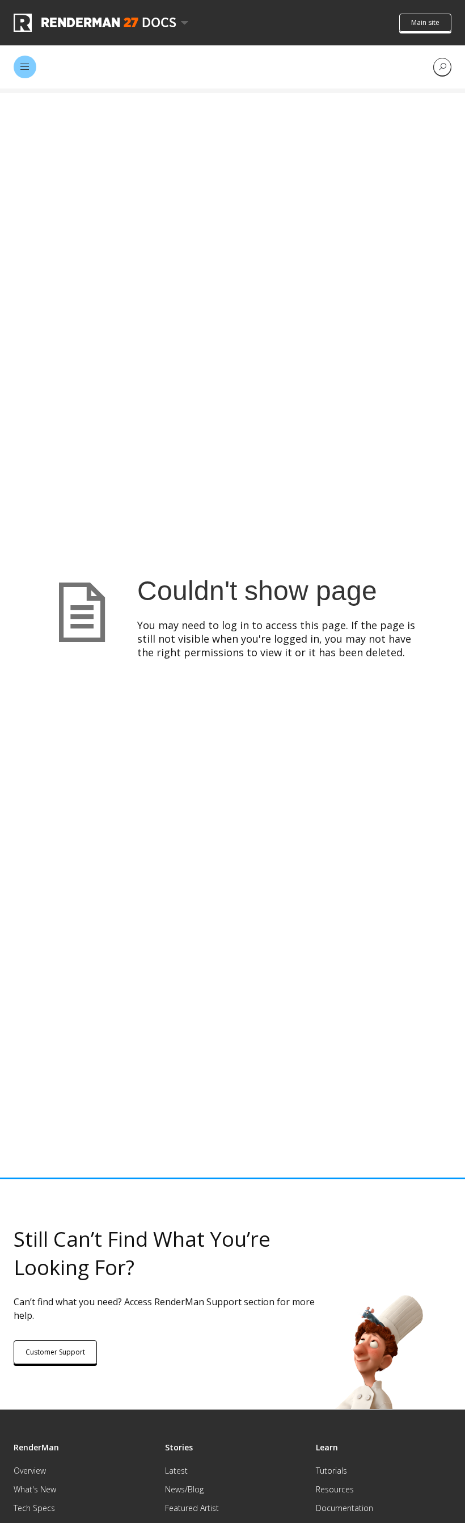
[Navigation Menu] (25, 67)
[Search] (442, 67)
